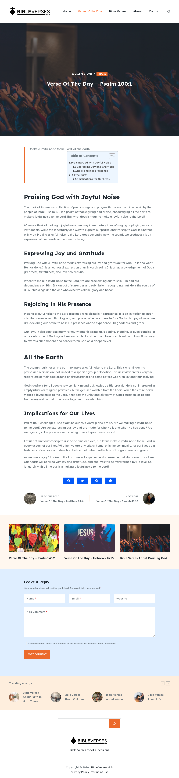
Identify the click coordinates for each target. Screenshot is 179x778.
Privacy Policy (80, 772)
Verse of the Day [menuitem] (90, 11)
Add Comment (37, 611)
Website (121, 598)
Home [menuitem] (67, 11)
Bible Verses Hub (102, 767)
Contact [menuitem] (154, 11)
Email (76, 598)
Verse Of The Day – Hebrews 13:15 (89, 558)
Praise (102, 73)
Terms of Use (99, 772)
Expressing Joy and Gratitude (95, 166)
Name (31, 598)
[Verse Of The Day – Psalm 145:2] (34, 538)
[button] (110, 157)
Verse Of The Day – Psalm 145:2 (32, 558)
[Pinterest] (96, 481)
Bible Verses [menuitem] (117, 11)
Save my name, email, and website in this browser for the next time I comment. (72, 643)
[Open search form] (168, 11)
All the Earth (79, 175)
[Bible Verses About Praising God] (145, 538)
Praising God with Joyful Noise (91, 162)
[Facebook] (68, 481)
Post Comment (37, 654)
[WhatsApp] (110, 481)
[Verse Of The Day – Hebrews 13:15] (89, 538)
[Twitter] (82, 481)
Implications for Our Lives (93, 179)
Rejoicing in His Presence (92, 170)
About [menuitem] (137, 11)
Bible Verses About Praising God (143, 558)
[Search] (114, 723)
